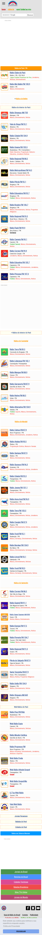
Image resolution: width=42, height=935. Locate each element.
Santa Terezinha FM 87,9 (19, 672)
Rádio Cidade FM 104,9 (19, 136)
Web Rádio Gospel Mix (18, 781)
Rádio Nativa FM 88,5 (18, 395)
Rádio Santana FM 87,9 (18, 453)
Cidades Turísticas (21, 882)
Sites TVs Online (21, 892)
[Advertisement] (21, 43)
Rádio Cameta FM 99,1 (18, 239)
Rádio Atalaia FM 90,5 (18, 441)
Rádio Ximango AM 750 (19, 113)
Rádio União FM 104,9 (18, 683)
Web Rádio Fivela (16, 758)
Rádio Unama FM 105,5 (19, 147)
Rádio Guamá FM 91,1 (18, 603)
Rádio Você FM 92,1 (17, 534)
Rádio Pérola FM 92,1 (18, 182)
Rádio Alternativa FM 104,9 (20, 407)
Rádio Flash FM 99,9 (17, 228)
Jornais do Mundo (21, 897)
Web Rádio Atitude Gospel (20, 770)
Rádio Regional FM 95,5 (19, 216)
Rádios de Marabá (21, 422)
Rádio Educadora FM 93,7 (19, 193)
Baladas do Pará (21, 822)
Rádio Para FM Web (17, 712)
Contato (25, 915)
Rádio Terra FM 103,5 (18, 511)
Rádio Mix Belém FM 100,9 (20, 84)
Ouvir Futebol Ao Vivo (23, 9)
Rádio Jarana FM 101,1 (19, 488)
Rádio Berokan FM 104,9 (19, 545)
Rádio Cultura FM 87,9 (18, 430)
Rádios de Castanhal (21, 341)
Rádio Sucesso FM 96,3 (19, 465)
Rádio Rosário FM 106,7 (19, 205)
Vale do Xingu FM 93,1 (18, 124)
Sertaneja (13, 233)
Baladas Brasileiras (21, 887)
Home (4, 9)
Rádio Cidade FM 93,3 (18, 476)
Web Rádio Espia (16, 724)
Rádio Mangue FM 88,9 (18, 372)
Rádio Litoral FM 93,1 (18, 557)
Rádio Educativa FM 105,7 (20, 262)
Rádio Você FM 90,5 (17, 568)
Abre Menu (3, 3)
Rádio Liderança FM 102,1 (20, 361)
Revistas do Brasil (21, 877)
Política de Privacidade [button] (11, 926)
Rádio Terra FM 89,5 (17, 349)
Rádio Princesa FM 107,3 (19, 274)
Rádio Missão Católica (18, 735)
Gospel (12, 774)
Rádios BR (11, 9)
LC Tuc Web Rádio (17, 793)
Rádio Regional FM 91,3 (19, 649)
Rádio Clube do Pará (17, 73)
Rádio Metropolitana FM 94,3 (21, 170)
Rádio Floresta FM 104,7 (19, 637)
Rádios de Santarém (21, 583)
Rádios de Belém (22, 99)
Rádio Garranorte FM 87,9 (19, 384)
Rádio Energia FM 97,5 (18, 626)
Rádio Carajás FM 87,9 (18, 522)
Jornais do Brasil (20, 872)
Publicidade (34, 915)
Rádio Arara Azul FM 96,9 (19, 499)
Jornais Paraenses (21, 816)
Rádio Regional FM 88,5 (19, 159)
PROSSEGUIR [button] (21, 931)
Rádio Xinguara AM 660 (19, 695)
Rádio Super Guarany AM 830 (20, 615)
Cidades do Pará (21, 827)
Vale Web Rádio (16, 804)
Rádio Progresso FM (17, 747)
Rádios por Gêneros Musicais (21, 833)
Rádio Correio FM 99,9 (18, 251)
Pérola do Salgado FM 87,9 (20, 660)
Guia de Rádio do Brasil (12, 915)
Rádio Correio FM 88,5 (18, 591)
